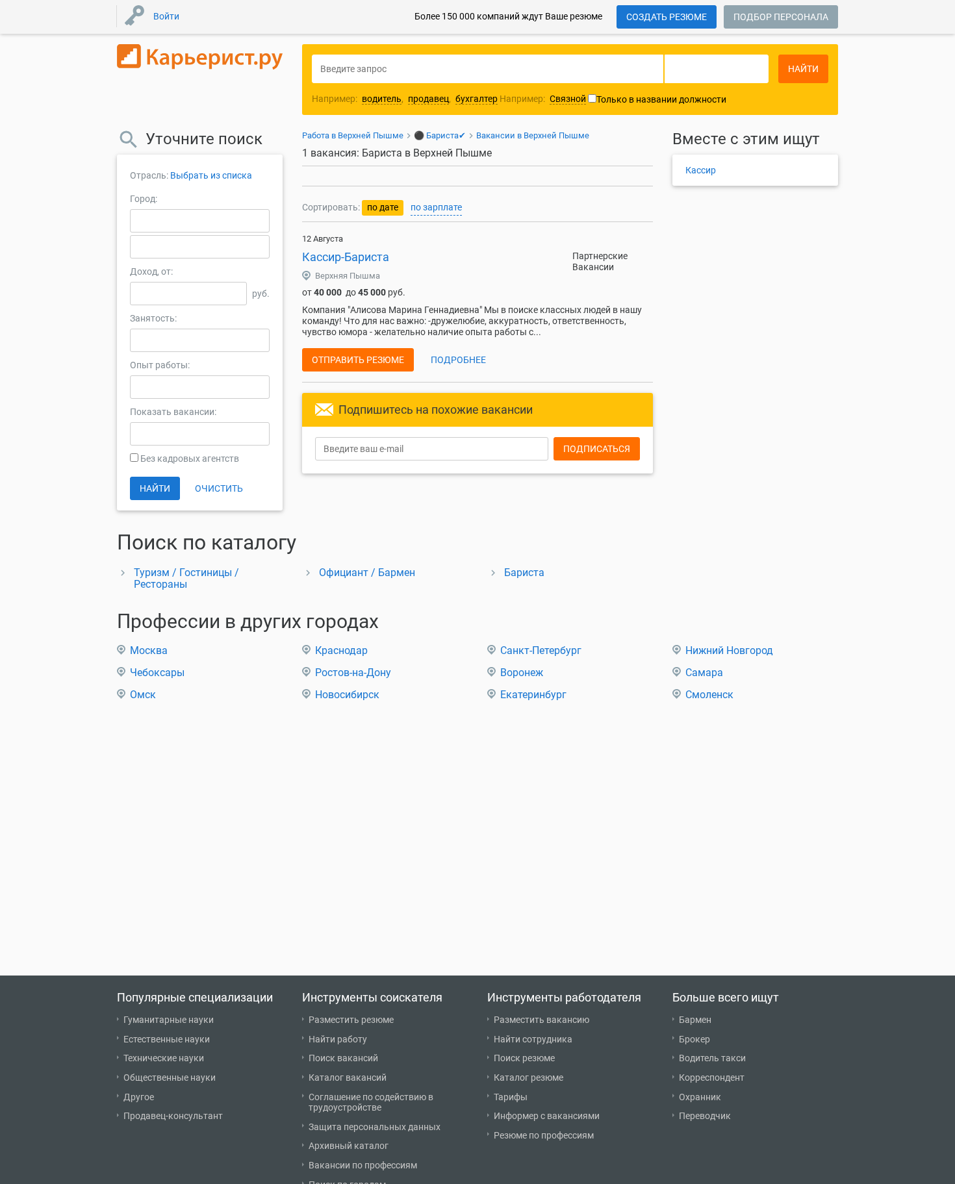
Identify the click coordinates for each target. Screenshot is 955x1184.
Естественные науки (166, 1039)
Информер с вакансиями (547, 1116)
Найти (155, 488)
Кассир (700, 170)
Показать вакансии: (173, 412)
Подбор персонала (780, 17)
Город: (143, 199)
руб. (261, 293)
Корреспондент (712, 1077)
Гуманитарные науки (168, 1019)
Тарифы (511, 1097)
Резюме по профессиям (544, 1135)
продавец (428, 99)
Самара (704, 672)
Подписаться (596, 449)
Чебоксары (157, 672)
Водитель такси (712, 1058)
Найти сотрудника (533, 1039)
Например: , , (405, 99)
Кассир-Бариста (345, 257)
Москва (149, 650)
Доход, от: (151, 271)
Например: (543, 99)
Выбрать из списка (211, 175)
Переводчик (705, 1116)
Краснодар (341, 650)
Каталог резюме (528, 1077)
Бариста (524, 572)
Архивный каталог (348, 1145)
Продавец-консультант (173, 1116)
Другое (138, 1097)
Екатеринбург (533, 694)
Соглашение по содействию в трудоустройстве (371, 1102)
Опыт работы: (160, 365)
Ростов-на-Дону (353, 672)
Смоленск (709, 694)
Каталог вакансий (348, 1077)
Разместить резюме (351, 1019)
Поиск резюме (524, 1058)
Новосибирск (347, 694)
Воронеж (521, 672)
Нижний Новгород (729, 650)
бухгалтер (476, 99)
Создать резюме (666, 17)
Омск (143, 694)
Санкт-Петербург (540, 650)
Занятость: (153, 318)
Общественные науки (169, 1077)
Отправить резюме (358, 360)
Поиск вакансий (343, 1058)
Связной (568, 99)
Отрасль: (149, 175)
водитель (381, 99)
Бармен (695, 1019)
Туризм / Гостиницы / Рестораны (186, 578)
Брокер (694, 1039)
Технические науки (163, 1058)
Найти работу (338, 1039)
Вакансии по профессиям (363, 1165)
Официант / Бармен (367, 572)
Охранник (700, 1097)
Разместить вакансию (541, 1019)
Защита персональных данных (374, 1127)
